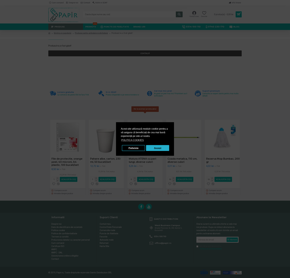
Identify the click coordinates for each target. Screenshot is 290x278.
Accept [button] (157, 148)
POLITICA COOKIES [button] (132, 140)
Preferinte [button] (134, 148)
